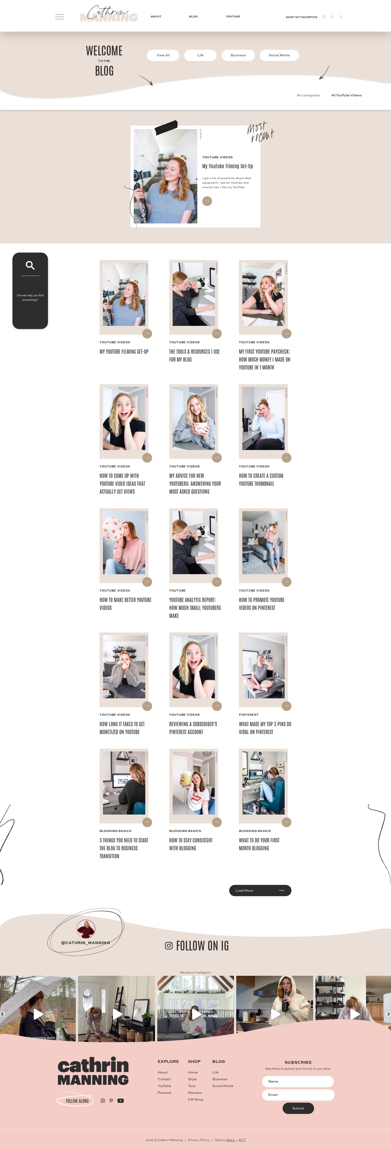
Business (238, 55)
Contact (164, 1079)
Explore (168, 1061)
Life (200, 55)
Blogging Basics (115, 831)
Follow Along (77, 1101)
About (163, 1072)
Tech (192, 1085)
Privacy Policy (199, 1140)
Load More (244, 890)
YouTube (177, 590)
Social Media (279, 55)
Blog (218, 1061)
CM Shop (195, 1099)
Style (192, 1079)
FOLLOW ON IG (202, 945)
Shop (194, 1061)
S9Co (230, 1140)
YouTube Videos (115, 342)
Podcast (164, 1092)
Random (195, 1092)
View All (163, 55)
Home (193, 1072)
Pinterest (248, 714)
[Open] (116, 1014)
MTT (242, 1140)
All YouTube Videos (346, 95)
